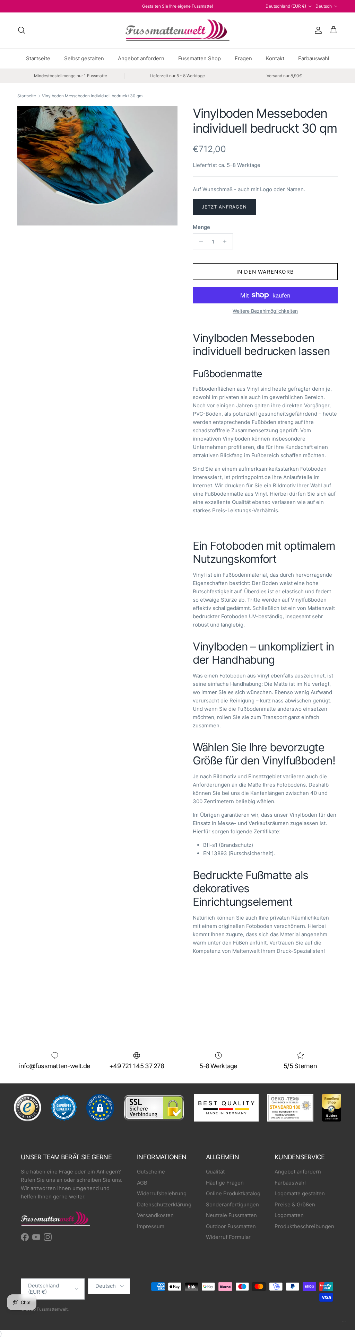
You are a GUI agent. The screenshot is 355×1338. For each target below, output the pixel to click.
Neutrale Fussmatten (231, 1215)
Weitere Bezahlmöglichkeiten (265, 311)
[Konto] (316, 30)
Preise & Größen (295, 1204)
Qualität (215, 1171)
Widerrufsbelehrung (162, 1193)
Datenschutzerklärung (164, 1204)
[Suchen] (21, 30)
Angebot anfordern (141, 58)
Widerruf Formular (228, 1237)
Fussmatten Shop (199, 58)
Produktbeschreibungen (304, 1226)
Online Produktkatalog (233, 1193)
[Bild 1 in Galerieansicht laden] (97, 166)
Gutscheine (151, 1171)
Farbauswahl (313, 58)
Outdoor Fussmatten (231, 1226)
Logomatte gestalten (300, 1193)
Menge (201, 227)
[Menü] (344, 1323)
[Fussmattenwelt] (177, 30)
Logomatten (289, 1215)
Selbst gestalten (84, 58)
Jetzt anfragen (224, 207)
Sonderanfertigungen (232, 1204)
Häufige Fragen (225, 1182)
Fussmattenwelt (52, 1309)
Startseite (38, 58)
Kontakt (275, 58)
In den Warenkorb (265, 271)
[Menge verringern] (199, 241)
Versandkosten (155, 1215)
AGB (142, 1182)
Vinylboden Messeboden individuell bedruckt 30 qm (92, 95)
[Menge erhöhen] (226, 241)
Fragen (243, 58)
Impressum (150, 1226)
